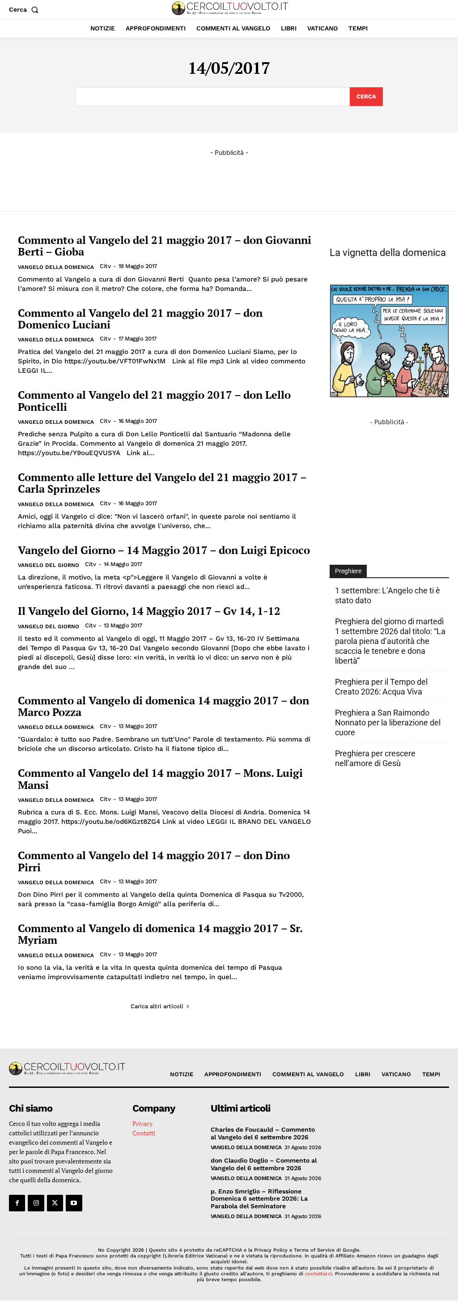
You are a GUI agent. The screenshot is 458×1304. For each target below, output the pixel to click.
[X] (55, 1203)
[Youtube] (74, 1203)
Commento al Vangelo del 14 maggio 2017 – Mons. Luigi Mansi (160, 779)
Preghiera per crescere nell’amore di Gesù (375, 758)
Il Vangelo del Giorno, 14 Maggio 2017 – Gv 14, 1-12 (149, 611)
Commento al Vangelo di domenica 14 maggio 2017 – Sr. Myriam (160, 934)
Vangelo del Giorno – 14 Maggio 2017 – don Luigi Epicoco (164, 550)
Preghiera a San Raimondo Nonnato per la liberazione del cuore (388, 722)
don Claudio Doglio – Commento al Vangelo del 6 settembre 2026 (264, 1164)
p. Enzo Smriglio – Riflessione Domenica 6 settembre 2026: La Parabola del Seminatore (259, 1199)
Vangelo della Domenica (56, 267)
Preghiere (348, 571)
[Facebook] (17, 1203)
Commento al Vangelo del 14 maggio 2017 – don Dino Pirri (154, 861)
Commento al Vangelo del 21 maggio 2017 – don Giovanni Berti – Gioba (164, 246)
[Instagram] (36, 1203)
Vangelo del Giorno (48, 565)
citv (105, 266)
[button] (25, 9)
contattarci (318, 1274)
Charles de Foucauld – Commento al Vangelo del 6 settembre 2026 (263, 1133)
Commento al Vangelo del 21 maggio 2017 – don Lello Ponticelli (154, 400)
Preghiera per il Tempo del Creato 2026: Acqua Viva (381, 686)
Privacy (142, 1123)
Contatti (143, 1133)
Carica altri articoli (157, 1006)
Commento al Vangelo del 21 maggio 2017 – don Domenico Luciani (140, 319)
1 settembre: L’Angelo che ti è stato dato (387, 595)
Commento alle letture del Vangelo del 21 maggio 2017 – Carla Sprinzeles (162, 483)
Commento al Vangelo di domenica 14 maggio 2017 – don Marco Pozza (163, 706)
